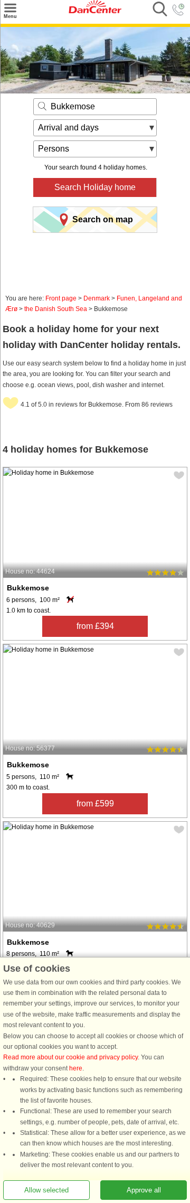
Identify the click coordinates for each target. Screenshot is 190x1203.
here (75, 1068)
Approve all (144, 1190)
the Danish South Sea (55, 309)
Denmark (96, 298)
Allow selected (46, 1190)
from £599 (95, 803)
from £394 (95, 626)
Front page (61, 298)
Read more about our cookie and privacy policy (70, 1057)
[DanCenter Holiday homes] (95, 11)
